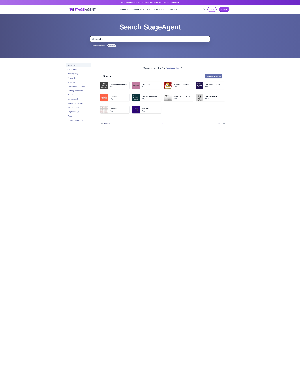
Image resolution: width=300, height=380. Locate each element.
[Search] (204, 9)
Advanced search (214, 76)
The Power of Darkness (118, 84)
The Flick (113, 108)
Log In (212, 9)
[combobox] (150, 39)
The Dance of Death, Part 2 (152, 96)
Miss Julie (145, 108)
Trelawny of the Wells (181, 84)
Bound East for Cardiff (181, 96)
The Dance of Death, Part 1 (215, 84)
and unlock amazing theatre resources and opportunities (150, 2)
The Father (146, 84)
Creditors (113, 96)
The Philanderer (211, 96)
